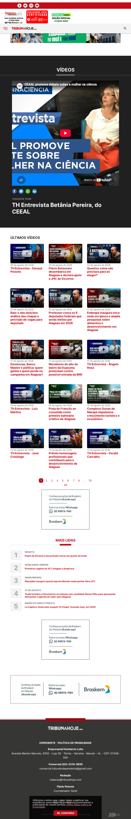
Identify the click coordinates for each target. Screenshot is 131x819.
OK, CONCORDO (65, 813)
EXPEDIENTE (47, 742)
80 (65, 485)
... (84, 480)
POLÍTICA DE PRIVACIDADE (75, 742)
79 (90, 480)
